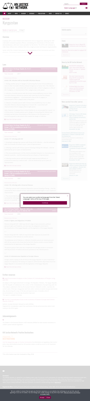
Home (4, 13)
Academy (23, 13)
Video (50, 13)
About (9, 13)
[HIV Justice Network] (16, 6)
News (16, 13)
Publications (41, 13)
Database (31, 13)
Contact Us (58, 13)
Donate (67, 13)
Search (84, 4)
